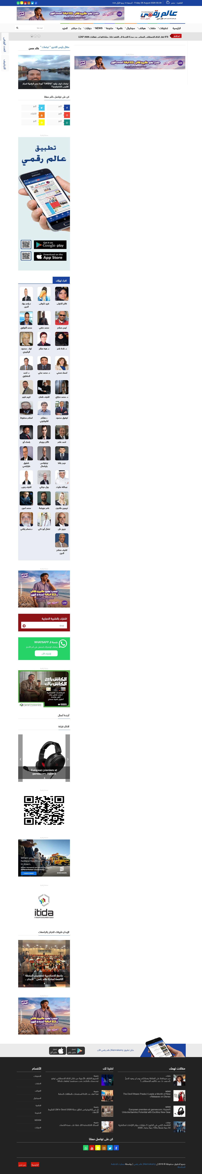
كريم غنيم (26, 396)
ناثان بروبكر (44, 441)
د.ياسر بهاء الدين (26, 304)
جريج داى (62, 528)
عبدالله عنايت (61, 487)
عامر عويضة (44, 508)
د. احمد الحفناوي (26, 373)
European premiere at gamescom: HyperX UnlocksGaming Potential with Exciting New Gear (146, 1110)
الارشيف (5, 64)
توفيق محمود (62, 417)
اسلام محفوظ (26, 417)
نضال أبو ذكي (44, 528)
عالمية (120, 27)
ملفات (152, 27)
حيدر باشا (62, 463)
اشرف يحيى (26, 487)
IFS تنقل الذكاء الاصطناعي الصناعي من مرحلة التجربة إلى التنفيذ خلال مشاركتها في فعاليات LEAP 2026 (123, 36)
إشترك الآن (46, 653)
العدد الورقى (5, 44)
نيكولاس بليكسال (44, 464)
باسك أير (26, 441)
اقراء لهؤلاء (61, 280)
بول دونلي (44, 487)
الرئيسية (177, 27)
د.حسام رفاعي (26, 528)
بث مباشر (76, 27)
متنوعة (109, 27)
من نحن (22, 1164)
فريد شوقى (44, 303)
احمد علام (62, 441)
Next (68, 758)
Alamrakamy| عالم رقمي (145, 1164)
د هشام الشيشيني (44, 418)
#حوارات (38, 1127)
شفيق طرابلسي (26, 464)
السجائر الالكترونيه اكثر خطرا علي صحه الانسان (78, 1124)
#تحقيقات (37, 1076)
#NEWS (38, 1120)
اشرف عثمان (44, 396)
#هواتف (38, 1090)
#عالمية (38, 1105)
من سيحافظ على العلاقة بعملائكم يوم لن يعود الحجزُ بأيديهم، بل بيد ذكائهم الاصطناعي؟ (148, 1079)
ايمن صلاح (62, 327)
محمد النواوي (26, 327)
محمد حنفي (44, 327)
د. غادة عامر (62, 348)
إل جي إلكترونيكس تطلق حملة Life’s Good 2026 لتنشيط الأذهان (73, 1110)
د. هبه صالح (44, 348)
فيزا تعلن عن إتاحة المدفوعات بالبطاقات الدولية (78, 1093)
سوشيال (130, 27)
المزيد (65, 27)
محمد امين (26, 508)
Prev (20, 758)
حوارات (88, 27)
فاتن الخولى (62, 303)
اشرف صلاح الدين (61, 551)
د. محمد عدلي (44, 372)
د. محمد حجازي (61, 396)
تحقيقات (163, 27)
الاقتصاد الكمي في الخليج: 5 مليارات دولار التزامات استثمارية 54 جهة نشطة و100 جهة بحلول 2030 (44, 773)
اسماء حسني (62, 372)
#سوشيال (37, 1098)
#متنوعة (38, 1112)
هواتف (142, 27)
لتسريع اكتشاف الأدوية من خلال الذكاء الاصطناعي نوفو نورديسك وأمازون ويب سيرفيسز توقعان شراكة (74, 1079)
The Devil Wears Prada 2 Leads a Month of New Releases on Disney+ (147, 1095)
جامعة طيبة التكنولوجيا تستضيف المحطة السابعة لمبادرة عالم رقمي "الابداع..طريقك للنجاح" (44, 978)
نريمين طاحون (62, 508)
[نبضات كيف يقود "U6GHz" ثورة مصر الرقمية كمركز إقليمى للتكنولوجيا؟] (44, 71)
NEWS (98, 27)
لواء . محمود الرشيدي (26, 349)
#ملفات (38, 1083)
